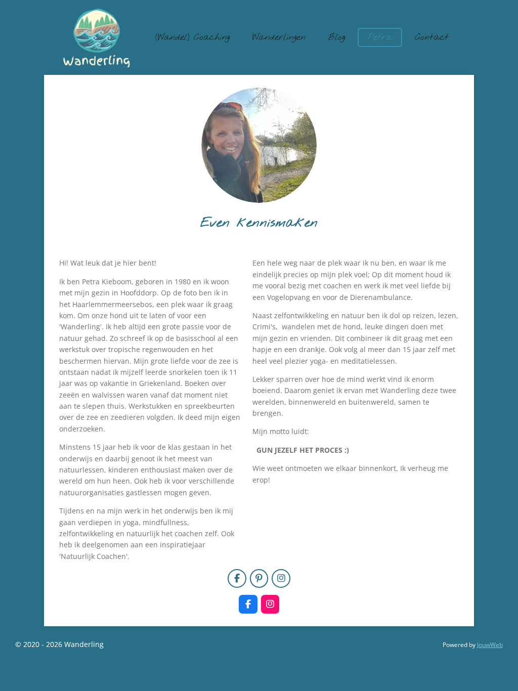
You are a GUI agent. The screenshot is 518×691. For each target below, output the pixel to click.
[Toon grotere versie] (259, 145)
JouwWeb (490, 645)
